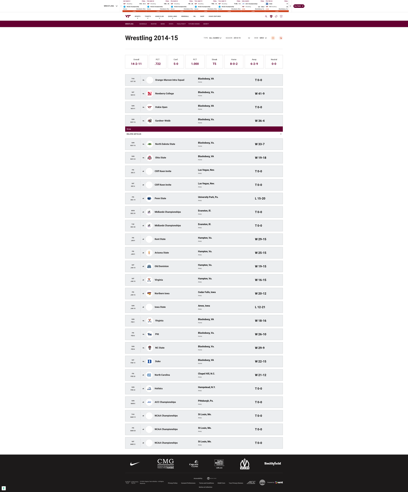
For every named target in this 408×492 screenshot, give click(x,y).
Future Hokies (194, 24)
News (163, 24)
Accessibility (198, 478)
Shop (202, 16)
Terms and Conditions (206, 483)
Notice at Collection (205, 487)
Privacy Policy (172, 483)
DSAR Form (221, 483)
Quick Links (172, 16)
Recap (129, 129)
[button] (290, 6)
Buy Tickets (297, 6)
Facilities (180, 24)
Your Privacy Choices (236, 483)
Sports (137, 16)
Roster (154, 24)
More (205, 24)
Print (273, 38)
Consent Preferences (188, 483)
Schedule (143, 24)
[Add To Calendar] (281, 38)
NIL (194, 16)
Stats (171, 24)
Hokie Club (159, 16)
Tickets (148, 16)
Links (134, 11)
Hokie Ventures (215, 16)
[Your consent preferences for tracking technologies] (4, 488)
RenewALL (185, 16)
